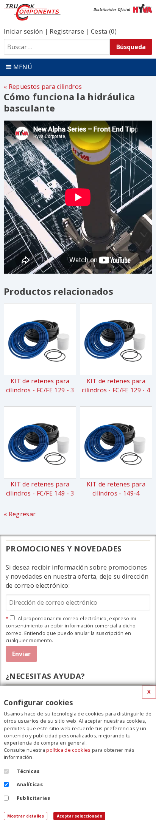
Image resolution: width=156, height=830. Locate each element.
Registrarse (67, 31)
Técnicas (28, 771)
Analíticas (30, 784)
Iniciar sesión (23, 31)
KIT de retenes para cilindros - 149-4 (116, 488)
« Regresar (20, 514)
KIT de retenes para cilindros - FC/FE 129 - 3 (40, 385)
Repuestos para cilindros (45, 86)
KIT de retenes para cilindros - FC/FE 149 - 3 (40, 488)
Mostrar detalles (25, 816)
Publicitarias (33, 797)
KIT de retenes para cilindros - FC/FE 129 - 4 (116, 385)
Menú (21, 67)
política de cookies (68, 749)
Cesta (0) (104, 31)
